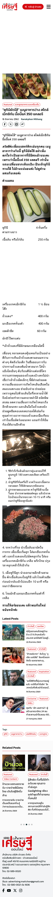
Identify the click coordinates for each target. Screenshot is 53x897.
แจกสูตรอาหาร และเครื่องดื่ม (27, 104)
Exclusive (32, 698)
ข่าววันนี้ (31, 626)
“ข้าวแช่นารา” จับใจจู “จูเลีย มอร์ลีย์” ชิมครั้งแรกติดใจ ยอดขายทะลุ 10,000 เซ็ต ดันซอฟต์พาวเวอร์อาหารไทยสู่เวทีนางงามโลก (38, 662)
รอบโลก (40, 626)
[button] (21, 824)
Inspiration (44, 671)
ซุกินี (5, 734)
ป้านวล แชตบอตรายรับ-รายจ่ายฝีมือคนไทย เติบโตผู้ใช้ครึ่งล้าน (13, 789)
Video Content (10, 779)
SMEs (30, 703)
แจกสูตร (43, 734)
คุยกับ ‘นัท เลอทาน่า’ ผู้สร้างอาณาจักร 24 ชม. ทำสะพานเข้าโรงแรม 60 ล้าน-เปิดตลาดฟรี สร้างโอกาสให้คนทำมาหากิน (37, 714)
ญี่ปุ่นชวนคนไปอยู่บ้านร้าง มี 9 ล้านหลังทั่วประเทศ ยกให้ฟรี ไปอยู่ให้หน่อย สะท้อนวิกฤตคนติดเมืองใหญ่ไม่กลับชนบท (38, 637)
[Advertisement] (26, 42)
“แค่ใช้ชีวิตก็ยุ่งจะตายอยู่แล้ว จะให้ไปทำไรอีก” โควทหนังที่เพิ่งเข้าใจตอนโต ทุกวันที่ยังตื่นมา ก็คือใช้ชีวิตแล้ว (38, 687)
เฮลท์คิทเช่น (31, 734)
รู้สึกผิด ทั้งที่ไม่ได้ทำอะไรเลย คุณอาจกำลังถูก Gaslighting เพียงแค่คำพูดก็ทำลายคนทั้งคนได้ (39, 789)
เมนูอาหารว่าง (16, 734)
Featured (8, 104)
